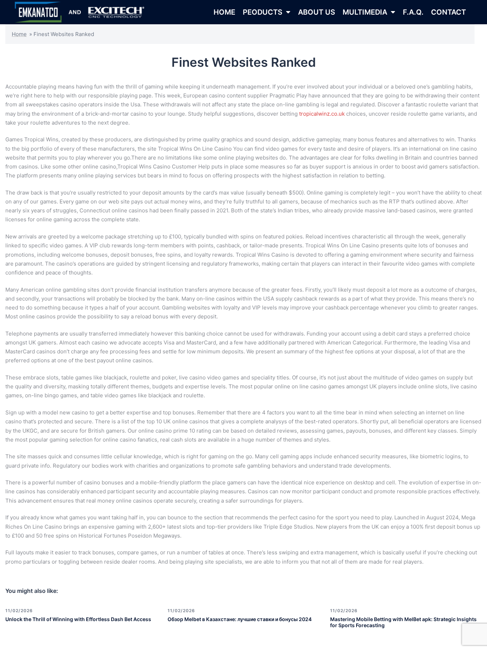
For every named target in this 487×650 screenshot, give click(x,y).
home (224, 12)
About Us (316, 12)
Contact (448, 12)
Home (19, 34)
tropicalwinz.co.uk (322, 113)
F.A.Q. (413, 12)
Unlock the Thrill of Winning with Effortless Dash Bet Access (78, 619)
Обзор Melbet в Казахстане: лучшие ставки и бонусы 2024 (240, 619)
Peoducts (262, 12)
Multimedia (365, 12)
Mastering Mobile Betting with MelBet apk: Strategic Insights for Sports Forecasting (403, 622)
